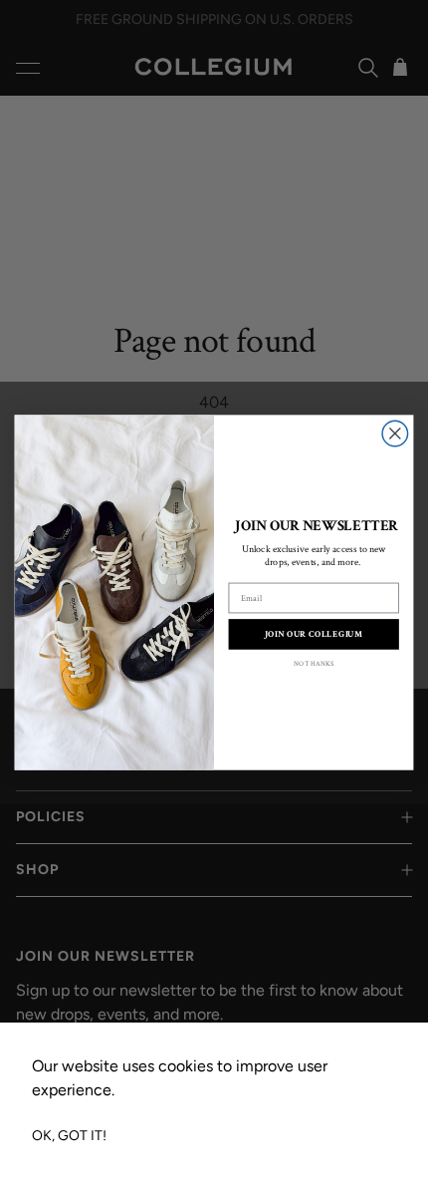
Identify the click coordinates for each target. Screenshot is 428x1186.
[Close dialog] (395, 434)
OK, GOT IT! (69, 1135)
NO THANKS (314, 664)
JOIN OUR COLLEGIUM (314, 635)
